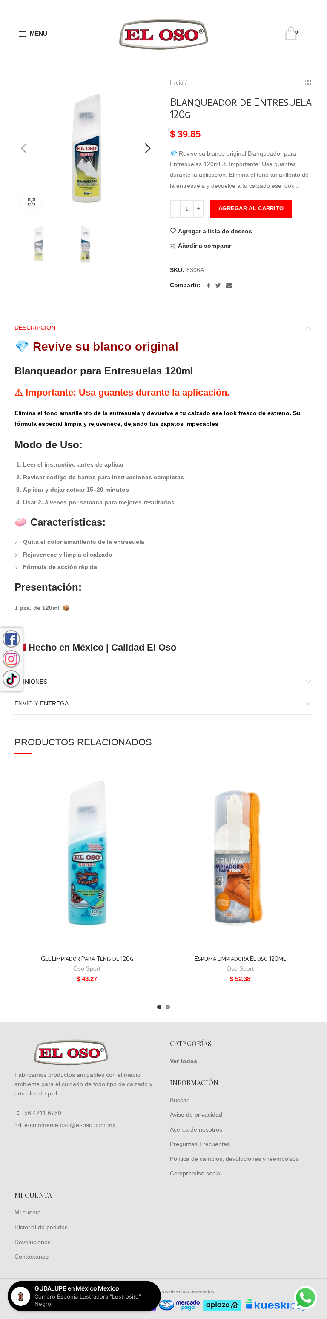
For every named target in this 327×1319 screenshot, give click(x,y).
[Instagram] (11, 659)
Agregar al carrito (251, 208)
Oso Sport (86, 968)
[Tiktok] (11, 679)
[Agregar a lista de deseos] (147, 777)
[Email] (229, 285)
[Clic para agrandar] (31, 202)
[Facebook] (208, 285)
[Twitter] (218, 285)
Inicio (176, 82)
